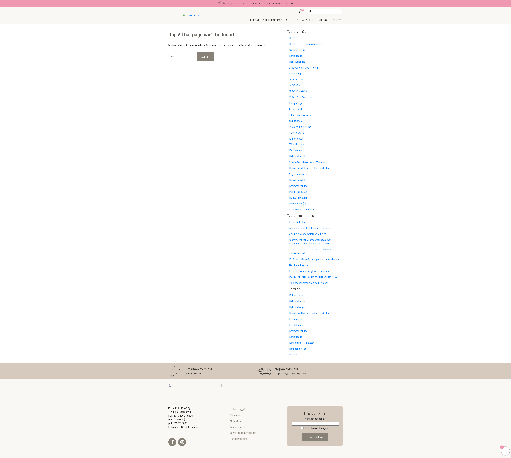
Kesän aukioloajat (298, 221)
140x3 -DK (294, 85)
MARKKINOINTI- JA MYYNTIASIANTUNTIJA (313, 276)
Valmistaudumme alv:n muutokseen (308, 282)
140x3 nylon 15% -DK (300, 126)
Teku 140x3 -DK (297, 132)
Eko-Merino (295, 150)
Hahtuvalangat (297, 61)
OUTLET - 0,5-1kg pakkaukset (305, 43)
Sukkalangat (296, 120)
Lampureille (308, 19)
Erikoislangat (296, 138)
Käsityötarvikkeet (298, 185)
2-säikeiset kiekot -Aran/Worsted (307, 162)
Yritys (323, 19)
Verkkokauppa (271, 19)
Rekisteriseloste (239, 438)
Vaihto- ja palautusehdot (243, 432)
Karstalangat (296, 73)
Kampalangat (296, 103)
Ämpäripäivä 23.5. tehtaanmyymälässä (309, 227)
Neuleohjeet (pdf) (298, 203)
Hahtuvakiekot (297, 156)
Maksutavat (236, 420)
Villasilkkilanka (297, 144)
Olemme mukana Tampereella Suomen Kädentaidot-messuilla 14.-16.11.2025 (310, 241)
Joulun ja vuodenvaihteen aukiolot (307, 233)
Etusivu (255, 19)
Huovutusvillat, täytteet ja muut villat (309, 168)
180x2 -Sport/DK (298, 91)
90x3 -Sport (295, 108)
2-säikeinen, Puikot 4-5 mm (304, 67)
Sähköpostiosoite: (315, 418)
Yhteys (337, 19)
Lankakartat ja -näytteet (302, 209)
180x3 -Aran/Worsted (300, 97)
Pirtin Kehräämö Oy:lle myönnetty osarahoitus (314, 259)
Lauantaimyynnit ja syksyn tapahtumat (309, 271)
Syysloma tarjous (298, 265)
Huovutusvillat (297, 179)
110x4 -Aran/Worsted (300, 114)
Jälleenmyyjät (237, 409)
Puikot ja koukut (298, 191)
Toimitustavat (237, 426)
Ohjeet (290, 19)
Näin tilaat (235, 415)
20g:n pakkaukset (299, 174)
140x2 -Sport (296, 79)
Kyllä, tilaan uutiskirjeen (316, 428)
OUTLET (293, 37)
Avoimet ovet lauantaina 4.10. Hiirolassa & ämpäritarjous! (311, 251)
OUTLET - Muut (297, 49)
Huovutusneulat (298, 197)
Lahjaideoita (295, 55)
